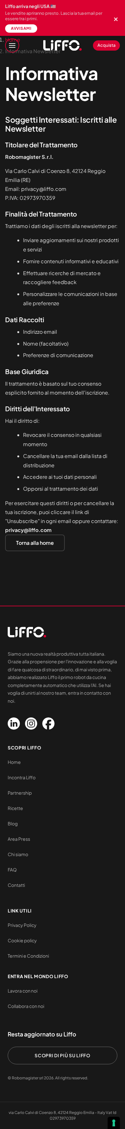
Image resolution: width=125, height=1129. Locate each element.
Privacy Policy (22, 925)
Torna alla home (35, 542)
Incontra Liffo (22, 777)
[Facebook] (48, 723)
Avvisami (21, 28)
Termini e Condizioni (28, 956)
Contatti (16, 885)
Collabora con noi (26, 1006)
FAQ (12, 869)
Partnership (20, 793)
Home (14, 762)
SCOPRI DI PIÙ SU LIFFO (62, 1055)
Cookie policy (22, 940)
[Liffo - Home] (62, 45)
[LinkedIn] (14, 723)
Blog (13, 823)
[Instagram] (31, 723)
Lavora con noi (23, 991)
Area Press (19, 839)
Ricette (15, 808)
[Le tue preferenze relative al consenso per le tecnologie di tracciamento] (114, 1123)
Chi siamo (18, 854)
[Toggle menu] (12, 45)
